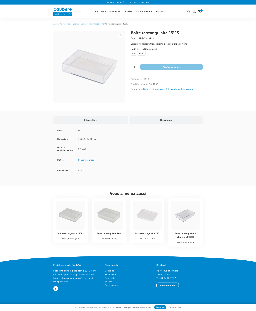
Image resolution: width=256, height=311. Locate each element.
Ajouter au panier (171, 67)
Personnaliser (175, 307)
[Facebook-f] (55, 288)
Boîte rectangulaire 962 (109, 233)
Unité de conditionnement (144, 49)
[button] (120, 35)
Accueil (56, 24)
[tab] (90, 120)
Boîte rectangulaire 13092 (70, 233)
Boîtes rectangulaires (70, 24)
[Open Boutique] (106, 11)
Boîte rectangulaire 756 (147, 233)
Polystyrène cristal (86, 160)
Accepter (160, 307)
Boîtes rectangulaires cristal (93, 24)
